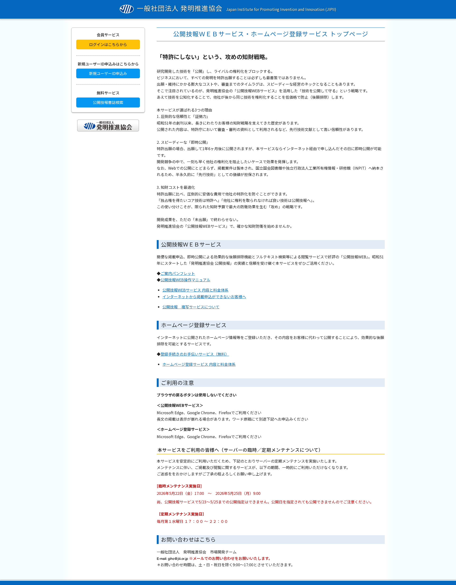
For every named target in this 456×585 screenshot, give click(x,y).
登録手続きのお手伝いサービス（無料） (195, 354)
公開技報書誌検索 (108, 102)
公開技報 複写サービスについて (190, 307)
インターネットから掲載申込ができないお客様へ (204, 296)
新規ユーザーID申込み (108, 73)
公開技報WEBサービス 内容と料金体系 (195, 290)
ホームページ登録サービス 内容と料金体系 (199, 364)
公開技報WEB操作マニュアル (185, 280)
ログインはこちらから (108, 44)
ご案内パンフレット (178, 273)
